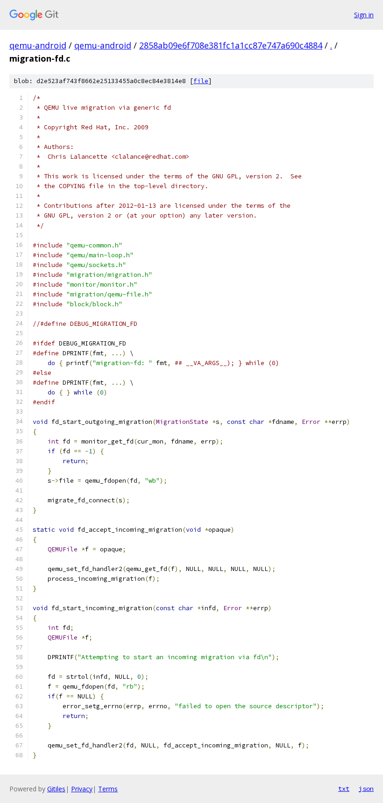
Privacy (81, 788)
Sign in (364, 14)
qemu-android (37, 45)
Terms (108, 788)
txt (343, 788)
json (366, 788)
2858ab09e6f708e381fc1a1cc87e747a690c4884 (230, 45)
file (200, 81)
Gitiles (56, 788)
